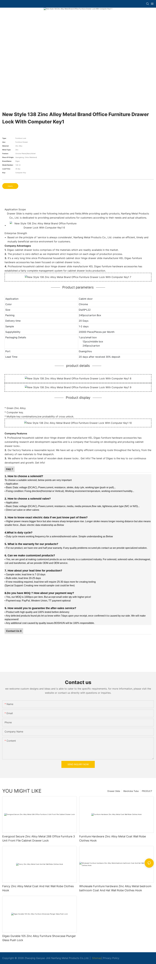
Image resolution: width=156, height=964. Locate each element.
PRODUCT (147, 791)
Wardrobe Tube (131, 791)
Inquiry (10, 186)
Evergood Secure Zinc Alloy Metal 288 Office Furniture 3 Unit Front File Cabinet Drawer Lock (38, 838)
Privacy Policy (111, 958)
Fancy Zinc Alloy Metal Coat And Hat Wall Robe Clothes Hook (38, 888)
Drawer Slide (113, 791)
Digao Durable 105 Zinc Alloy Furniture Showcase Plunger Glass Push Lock (39, 938)
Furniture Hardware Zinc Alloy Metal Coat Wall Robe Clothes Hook (112, 838)
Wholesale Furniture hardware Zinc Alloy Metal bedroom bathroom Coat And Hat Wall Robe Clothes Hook (115, 888)
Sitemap (96, 958)
